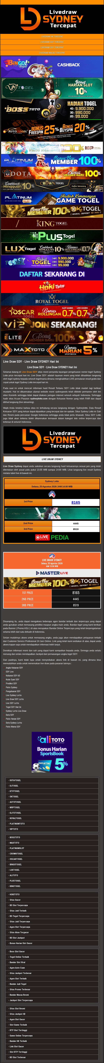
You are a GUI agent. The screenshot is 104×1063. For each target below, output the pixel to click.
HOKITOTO (15, 894)
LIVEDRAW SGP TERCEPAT (52, 42)
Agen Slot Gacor (17, 1019)
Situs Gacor (15, 900)
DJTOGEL (14, 786)
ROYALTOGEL (16, 818)
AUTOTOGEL (15, 802)
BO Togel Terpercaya (19, 916)
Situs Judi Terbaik (18, 910)
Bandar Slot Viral (17, 962)
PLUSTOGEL (15, 881)
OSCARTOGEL (16, 859)
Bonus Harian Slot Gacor (21, 943)
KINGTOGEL (15, 886)
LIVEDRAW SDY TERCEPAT (52, 47)
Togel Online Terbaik (19, 957)
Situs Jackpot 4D (17, 1014)
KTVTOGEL (15, 791)
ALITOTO (14, 875)
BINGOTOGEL (16, 864)
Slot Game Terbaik (18, 1025)
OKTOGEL (14, 796)
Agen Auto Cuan (17, 968)
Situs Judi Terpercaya (20, 921)
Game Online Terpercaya (21, 1035)
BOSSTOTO (15, 837)
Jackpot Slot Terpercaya (21, 1000)
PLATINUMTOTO (17, 823)
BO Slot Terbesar (18, 1057)
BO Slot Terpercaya (19, 905)
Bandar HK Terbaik (18, 1041)
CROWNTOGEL (16, 853)
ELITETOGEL (15, 813)
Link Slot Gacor (17, 1046)
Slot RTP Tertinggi (18, 1052)
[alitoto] (52, 752)
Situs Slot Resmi (17, 1008)
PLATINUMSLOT (17, 848)
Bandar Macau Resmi (19, 995)
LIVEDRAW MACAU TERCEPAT (52, 52)
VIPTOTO (14, 829)
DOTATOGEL (15, 780)
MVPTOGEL (15, 807)
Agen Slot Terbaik (18, 978)
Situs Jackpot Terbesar (21, 973)
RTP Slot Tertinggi (18, 1030)
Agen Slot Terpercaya (20, 927)
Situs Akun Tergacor (19, 932)
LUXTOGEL (15, 870)
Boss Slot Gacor (17, 951)
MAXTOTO (14, 843)
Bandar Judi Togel (18, 984)
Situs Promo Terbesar (20, 989)
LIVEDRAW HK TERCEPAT (52, 36)
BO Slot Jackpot (17, 938)
